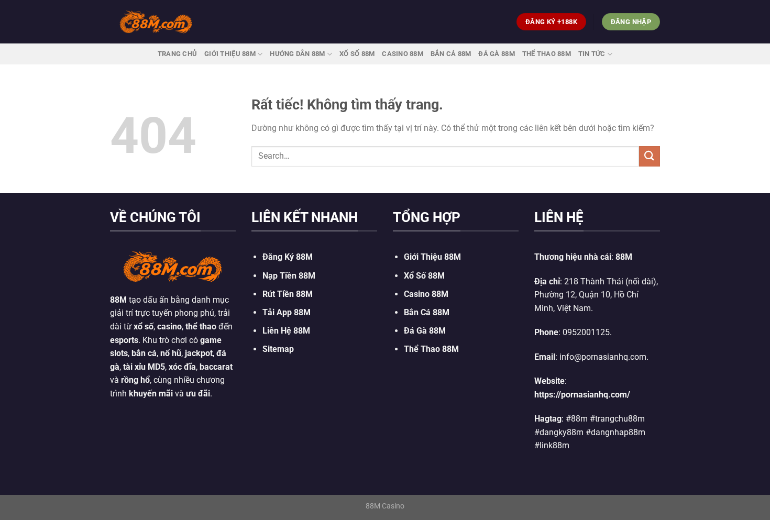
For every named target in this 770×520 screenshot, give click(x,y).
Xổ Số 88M (424, 276)
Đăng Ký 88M (287, 257)
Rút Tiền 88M (287, 294)
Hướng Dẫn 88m (297, 54)
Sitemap (278, 349)
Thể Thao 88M (546, 54)
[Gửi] (649, 156)
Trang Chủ (177, 54)
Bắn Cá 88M (451, 54)
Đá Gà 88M (496, 54)
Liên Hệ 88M (286, 331)
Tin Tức (592, 54)
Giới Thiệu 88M (230, 54)
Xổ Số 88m (357, 54)
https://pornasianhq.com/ (582, 395)
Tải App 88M (286, 312)
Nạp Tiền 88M (288, 276)
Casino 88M (402, 54)
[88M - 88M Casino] (156, 21)
